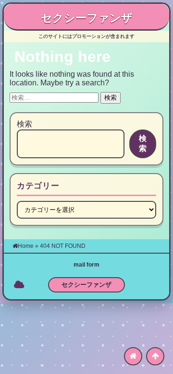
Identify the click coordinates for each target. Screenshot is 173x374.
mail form (86, 264)
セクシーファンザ (87, 18)
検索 (24, 124)
